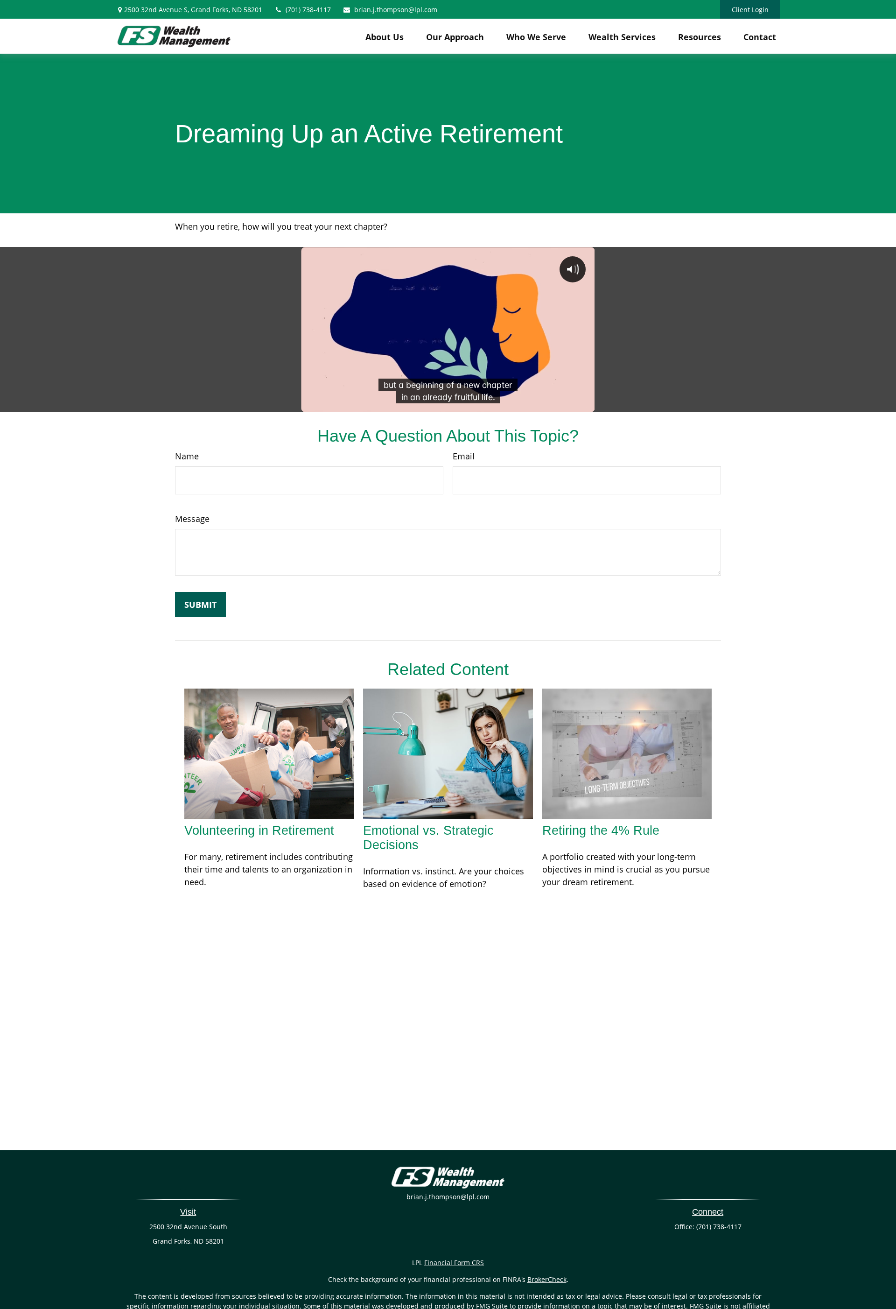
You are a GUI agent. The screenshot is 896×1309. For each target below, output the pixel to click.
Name (187, 456)
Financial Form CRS (454, 1262)
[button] (384, 36)
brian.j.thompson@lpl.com (395, 9)
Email (464, 456)
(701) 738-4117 (308, 9)
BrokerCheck (547, 1279)
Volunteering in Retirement (259, 830)
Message (192, 518)
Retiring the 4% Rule (600, 830)
